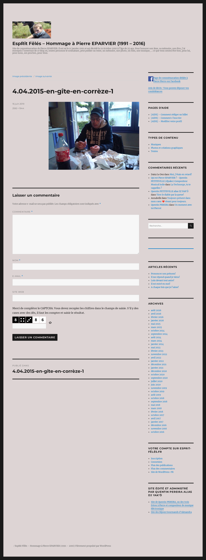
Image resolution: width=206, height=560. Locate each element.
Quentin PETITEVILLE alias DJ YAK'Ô (169, 191)
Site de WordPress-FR (162, 472)
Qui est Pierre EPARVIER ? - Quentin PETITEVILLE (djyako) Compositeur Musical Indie (169, 181)
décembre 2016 (159, 425)
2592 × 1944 (18, 108)
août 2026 (156, 310)
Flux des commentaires (163, 468)
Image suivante (43, 76)
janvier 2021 (157, 367)
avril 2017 (156, 418)
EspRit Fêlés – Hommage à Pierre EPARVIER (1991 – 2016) (78, 43)
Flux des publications (162, 465)
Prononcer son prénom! (163, 273)
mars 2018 (156, 408)
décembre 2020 (159, 371)
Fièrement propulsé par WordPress (93, 546)
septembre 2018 (159, 401)
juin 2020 (156, 384)
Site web (18, 292)
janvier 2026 (157, 320)
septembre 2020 (159, 378)
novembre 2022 (159, 354)
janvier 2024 (157, 344)
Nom (16, 260)
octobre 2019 (157, 391)
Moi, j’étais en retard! (181, 174)
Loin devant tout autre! (162, 280)
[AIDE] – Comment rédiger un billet (169, 114)
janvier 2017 (157, 422)
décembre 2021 (158, 364)
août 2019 (156, 394)
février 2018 (157, 411)
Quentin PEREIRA (160, 205)
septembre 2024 (159, 334)
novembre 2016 (159, 428)
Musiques (156, 144)
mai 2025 (155, 324)
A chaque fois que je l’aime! (165, 287)
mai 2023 (155, 347)
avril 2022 (156, 357)
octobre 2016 (157, 432)
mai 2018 (155, 405)
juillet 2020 (156, 381)
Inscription (157, 458)
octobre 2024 (157, 330)
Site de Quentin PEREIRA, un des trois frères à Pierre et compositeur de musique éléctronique (172, 505)
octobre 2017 (157, 415)
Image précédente (22, 76)
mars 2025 (156, 327)
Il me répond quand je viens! (165, 277)
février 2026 (157, 317)
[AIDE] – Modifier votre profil (166, 121)
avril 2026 (156, 313)
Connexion (156, 462)
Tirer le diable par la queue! (170, 194)
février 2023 (157, 351)
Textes (154, 151)
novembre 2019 (159, 388)
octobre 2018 (157, 398)
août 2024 (156, 337)
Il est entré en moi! (160, 283)
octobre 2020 (157, 374)
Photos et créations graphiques (167, 148)
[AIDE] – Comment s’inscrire (166, 118)
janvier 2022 (157, 361)
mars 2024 (156, 340)
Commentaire (22, 211)
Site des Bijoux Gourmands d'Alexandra (171, 512)
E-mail (17, 276)
